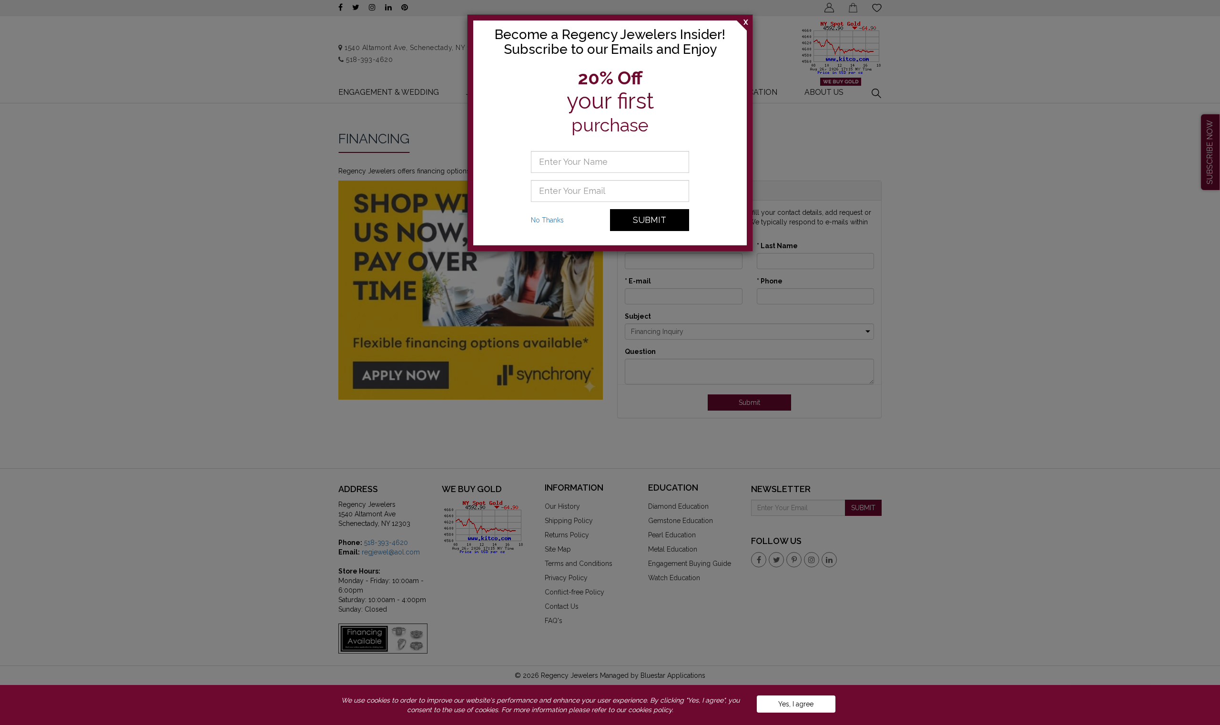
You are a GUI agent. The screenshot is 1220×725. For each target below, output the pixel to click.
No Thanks (547, 220)
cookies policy (650, 710)
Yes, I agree (795, 704)
